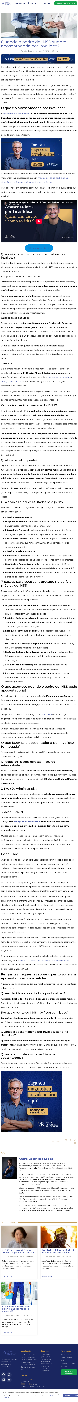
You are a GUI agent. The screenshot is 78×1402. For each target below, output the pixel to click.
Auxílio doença (46, 1354)
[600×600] (31, 1131)
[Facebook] (3, 1374)
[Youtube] (9, 1379)
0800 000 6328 (26, 1384)
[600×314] (31, 169)
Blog (37, 3)
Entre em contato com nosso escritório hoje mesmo (44, 960)
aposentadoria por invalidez (16, 113)
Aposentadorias (46, 1364)
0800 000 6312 (26, 1379)
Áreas (30, 3)
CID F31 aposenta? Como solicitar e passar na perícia (18, 1251)
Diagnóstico (45, 1371)
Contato (47, 3)
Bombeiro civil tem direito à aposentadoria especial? (58, 1251)
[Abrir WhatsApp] (73, 1397)
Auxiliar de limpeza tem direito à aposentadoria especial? (16, 1308)
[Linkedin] (3, 1379)
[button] (66, 1140)
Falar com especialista (39, 248)
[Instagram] (9, 1374)
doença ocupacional (11, 381)
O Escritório (20, 3)
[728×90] (38, 63)
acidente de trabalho (59, 377)
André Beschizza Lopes (36, 1158)
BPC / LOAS (45, 1357)
